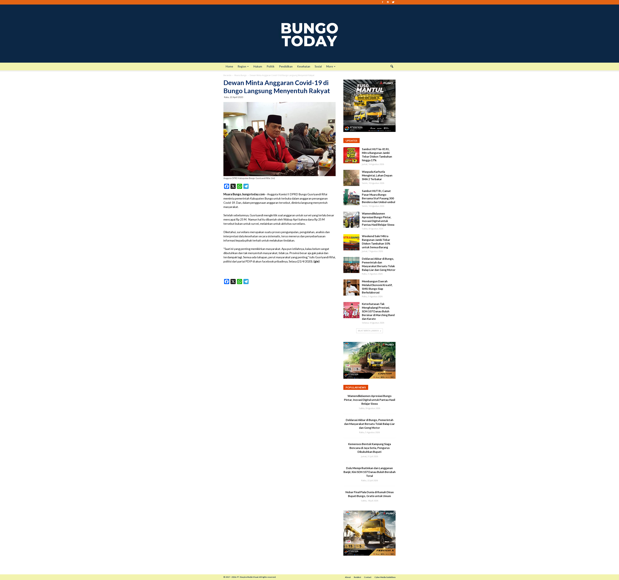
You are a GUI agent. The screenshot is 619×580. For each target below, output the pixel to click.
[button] (392, 66)
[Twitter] (393, 2)
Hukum (257, 66)
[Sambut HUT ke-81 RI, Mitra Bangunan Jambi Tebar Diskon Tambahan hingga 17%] (351, 155)
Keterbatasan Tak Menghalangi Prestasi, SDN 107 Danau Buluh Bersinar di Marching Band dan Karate (378, 311)
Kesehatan (303, 66)
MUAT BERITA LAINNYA (368, 330)
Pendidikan (286, 66)
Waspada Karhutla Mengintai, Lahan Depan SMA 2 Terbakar (377, 175)
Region (242, 66)
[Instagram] (387, 2)
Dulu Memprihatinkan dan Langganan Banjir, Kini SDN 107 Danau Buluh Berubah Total (370, 471)
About (348, 577)
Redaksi (357, 577)
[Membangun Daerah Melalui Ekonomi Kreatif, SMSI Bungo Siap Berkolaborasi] (351, 287)
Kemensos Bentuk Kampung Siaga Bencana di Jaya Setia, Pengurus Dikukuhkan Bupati (369, 447)
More (329, 66)
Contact (367, 577)
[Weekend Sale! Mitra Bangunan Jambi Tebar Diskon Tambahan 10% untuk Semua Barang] (351, 242)
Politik (271, 66)
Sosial (318, 66)
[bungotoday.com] (309, 34)
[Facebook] (382, 2)
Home (229, 66)
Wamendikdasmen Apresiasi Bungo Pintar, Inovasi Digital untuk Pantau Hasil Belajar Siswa (369, 399)
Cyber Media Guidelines (385, 577)
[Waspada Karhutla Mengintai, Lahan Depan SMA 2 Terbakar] (351, 178)
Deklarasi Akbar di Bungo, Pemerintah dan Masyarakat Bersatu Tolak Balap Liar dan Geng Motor (369, 423)
